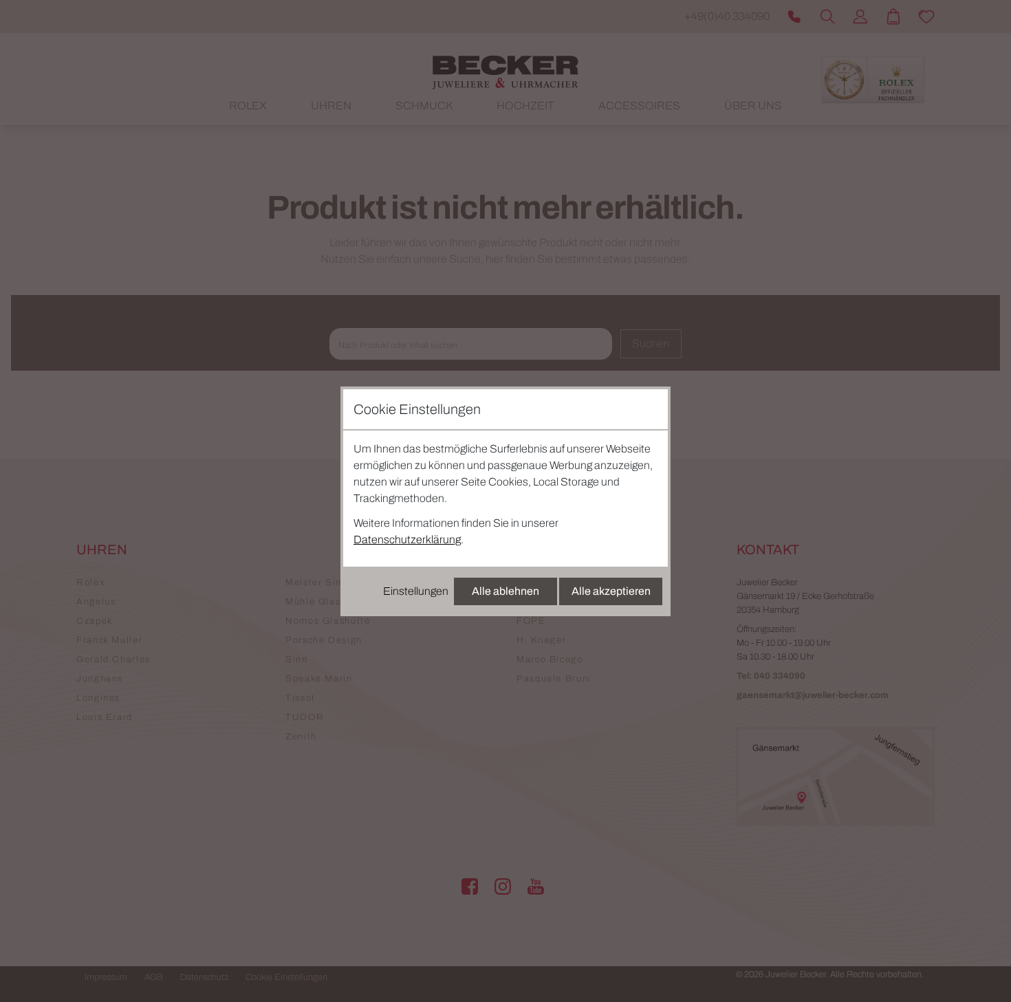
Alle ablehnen (505, 591)
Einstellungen (415, 591)
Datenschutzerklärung (407, 539)
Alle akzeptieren (611, 591)
